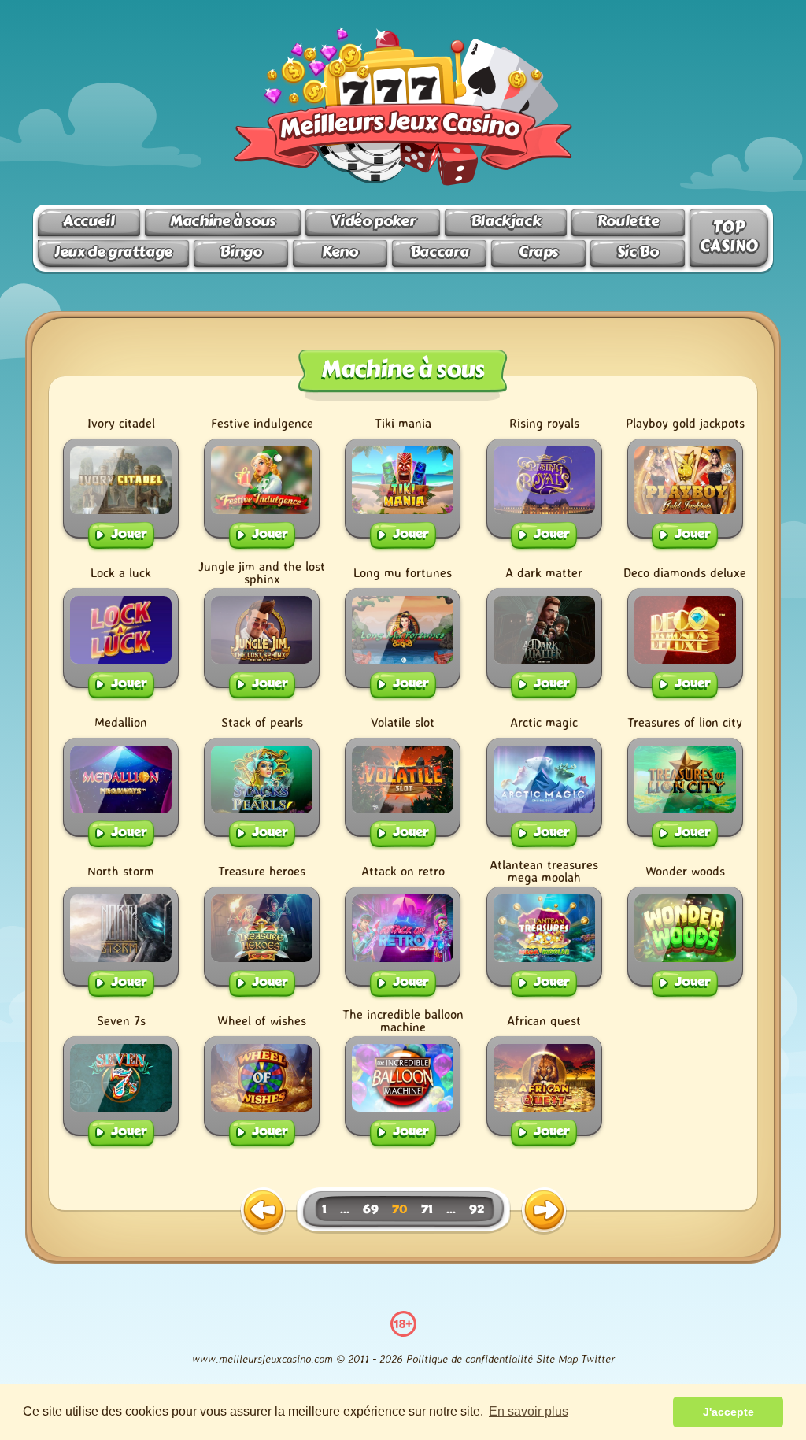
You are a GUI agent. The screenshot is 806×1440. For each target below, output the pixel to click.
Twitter (598, 1358)
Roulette (628, 220)
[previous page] (263, 1211)
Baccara (439, 251)
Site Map (557, 1358)
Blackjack (506, 220)
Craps (538, 251)
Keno (339, 251)
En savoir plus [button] (528, 1411)
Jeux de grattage (113, 251)
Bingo (240, 251)
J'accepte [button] (728, 1411)
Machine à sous (222, 220)
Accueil (88, 220)
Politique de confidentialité (469, 1358)
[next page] (544, 1211)
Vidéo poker (373, 220)
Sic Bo (638, 251)
